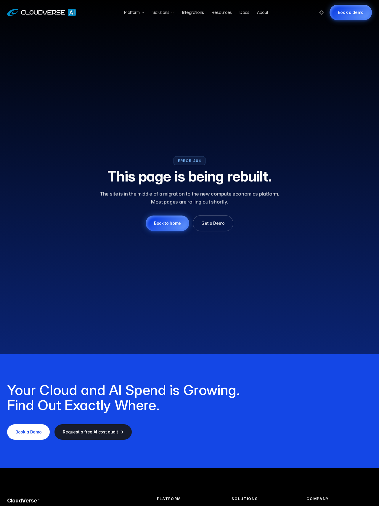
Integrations (193, 12)
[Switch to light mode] (322, 12)
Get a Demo (213, 223)
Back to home (167, 223)
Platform (131, 12)
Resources (222, 12)
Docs (244, 12)
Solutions (160, 12)
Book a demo (351, 12)
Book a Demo (28, 431)
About (262, 12)
